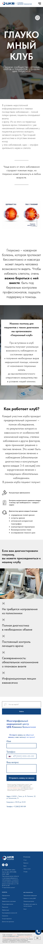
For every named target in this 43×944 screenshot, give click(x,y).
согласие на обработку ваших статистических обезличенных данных (17, 936)
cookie (14, 934)
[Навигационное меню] (39, 4)
